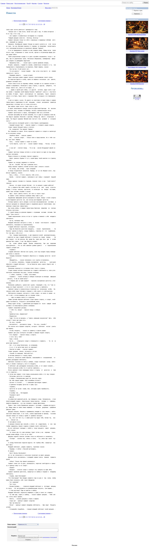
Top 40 (29, 3)
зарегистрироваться (46, 537)
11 (34, 24)
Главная (3, 3)
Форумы (34, 3)
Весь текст (48, 8)
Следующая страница (44, 20)
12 (37, 24)
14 (41, 24)
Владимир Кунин (16, 8)
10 (32, 24)
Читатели (46, 3)
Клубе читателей (54, 537)
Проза (8, 8)
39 (44, 24)
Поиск (146, 3)
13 (39, 24)
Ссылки (40, 3)
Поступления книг (20, 3)
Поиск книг (9, 3)
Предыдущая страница (20, 20)
